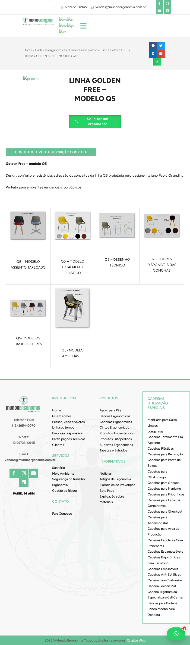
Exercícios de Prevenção (117, 485)
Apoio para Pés (110, 410)
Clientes (58, 445)
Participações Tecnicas (69, 439)
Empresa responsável (67, 433)
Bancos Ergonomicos (115, 416)
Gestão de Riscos (65, 491)
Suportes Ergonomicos (116, 445)
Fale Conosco (62, 514)
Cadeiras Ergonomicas (116, 422)
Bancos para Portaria (162, 603)
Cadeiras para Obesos (163, 483)
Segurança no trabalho (68, 479)
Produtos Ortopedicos (116, 439)
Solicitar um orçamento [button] (97, 121)
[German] (63, 26)
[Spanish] (63, 32)
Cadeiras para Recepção (165, 454)
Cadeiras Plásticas (161, 449)
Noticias (106, 474)
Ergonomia (60, 485)
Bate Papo (107, 491)
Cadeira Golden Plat (162, 586)
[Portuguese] (71, 26)
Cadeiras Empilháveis (163, 569)
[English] (63, 20)
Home (28, 50)
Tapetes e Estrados (113, 450)
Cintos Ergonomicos (114, 427)
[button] (153, 46)
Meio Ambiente (63, 474)
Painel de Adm (24, 493)
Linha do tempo (63, 427)
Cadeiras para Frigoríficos (166, 494)
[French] (70, 20)
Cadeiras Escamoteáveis (165, 552)
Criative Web (136, 640)
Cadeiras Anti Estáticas (164, 574)
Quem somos (62, 416)
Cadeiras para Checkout (165, 511)
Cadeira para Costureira (165, 580)
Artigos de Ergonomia (115, 479)
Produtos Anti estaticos (117, 433)
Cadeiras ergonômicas (51, 50)
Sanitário (58, 468)
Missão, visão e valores (68, 422)
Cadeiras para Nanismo (164, 489)
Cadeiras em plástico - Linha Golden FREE (98, 50)
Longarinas (155, 431)
